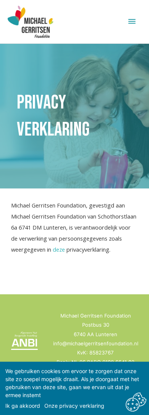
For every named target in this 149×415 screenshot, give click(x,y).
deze (59, 249)
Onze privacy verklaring (74, 405)
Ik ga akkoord (22, 405)
